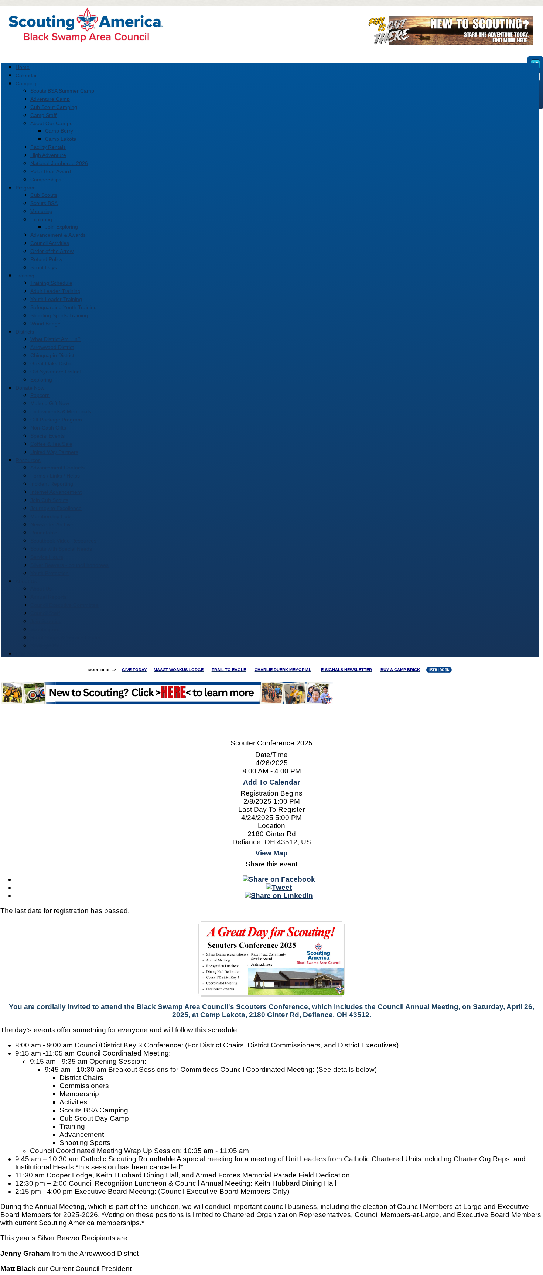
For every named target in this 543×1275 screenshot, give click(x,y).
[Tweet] (279, 887)
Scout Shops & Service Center (65, 637)
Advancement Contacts (57, 468)
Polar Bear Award (50, 171)
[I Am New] (448, 43)
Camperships (45, 179)
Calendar (26, 75)
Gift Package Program (56, 420)
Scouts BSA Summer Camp (62, 91)
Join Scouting (46, 621)
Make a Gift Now (49, 403)
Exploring (41, 219)
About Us (41, 589)
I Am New (27, 654)
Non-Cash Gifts (48, 428)
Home (23, 67)
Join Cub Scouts (49, 500)
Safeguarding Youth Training (63, 307)
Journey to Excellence (56, 508)
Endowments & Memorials (60, 411)
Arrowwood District (52, 347)
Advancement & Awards (58, 235)
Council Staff (45, 613)
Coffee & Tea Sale (51, 444)
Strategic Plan (46, 646)
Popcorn (40, 395)
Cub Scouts (43, 195)
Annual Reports (48, 597)
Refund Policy (46, 259)
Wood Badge (45, 324)
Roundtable (43, 533)
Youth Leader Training (56, 299)
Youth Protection (49, 573)
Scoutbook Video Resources (63, 541)
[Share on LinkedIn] (279, 895)
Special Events (47, 436)
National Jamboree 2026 (59, 163)
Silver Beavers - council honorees (69, 565)
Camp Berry (59, 131)
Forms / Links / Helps (55, 476)
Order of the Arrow (52, 251)
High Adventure (48, 155)
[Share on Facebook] (279, 879)
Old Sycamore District (55, 372)
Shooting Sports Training (59, 315)
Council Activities (49, 243)
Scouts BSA (44, 203)
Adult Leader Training (55, 291)
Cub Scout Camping (53, 107)
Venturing (41, 211)
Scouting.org (45, 629)
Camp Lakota (60, 139)
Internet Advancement (56, 492)
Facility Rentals (48, 147)
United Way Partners (54, 452)
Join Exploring (61, 227)
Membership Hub (50, 516)
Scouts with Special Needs (61, 549)
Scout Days (43, 267)
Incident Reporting (51, 484)
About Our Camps (51, 123)
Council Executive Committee (64, 605)
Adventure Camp (50, 99)
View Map (271, 853)
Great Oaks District (52, 363)
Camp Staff (43, 115)
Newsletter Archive (52, 524)
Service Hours (46, 557)
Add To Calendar (271, 782)
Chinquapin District (52, 355)
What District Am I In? (55, 339)
